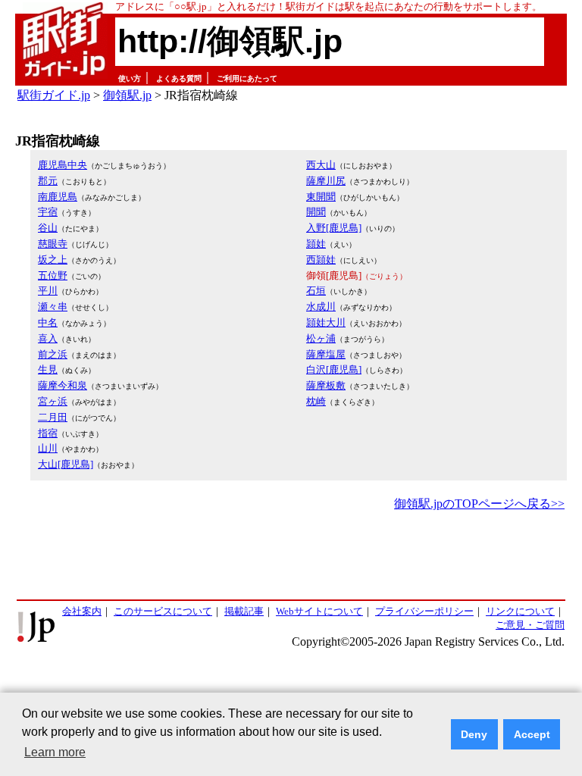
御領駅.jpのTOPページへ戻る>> (479, 503)
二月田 (52, 417)
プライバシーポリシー (424, 611)
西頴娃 (321, 259)
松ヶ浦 (321, 338)
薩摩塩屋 (326, 354)
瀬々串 (52, 306)
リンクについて (520, 611)
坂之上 (52, 259)
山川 (48, 448)
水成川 (321, 306)
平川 (48, 290)
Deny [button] (474, 734)
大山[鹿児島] (65, 464)
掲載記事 (244, 611)
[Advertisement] (291, 556)
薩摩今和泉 (62, 385)
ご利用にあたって (247, 78)
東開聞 (321, 196)
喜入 (48, 338)
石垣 (316, 290)
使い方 (129, 78)
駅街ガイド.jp (53, 95)
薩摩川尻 (326, 180)
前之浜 (52, 354)
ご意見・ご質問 (530, 624)
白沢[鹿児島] (333, 369)
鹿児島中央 (62, 165)
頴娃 (316, 243)
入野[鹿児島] (333, 227)
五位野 (52, 275)
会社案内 (82, 611)
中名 (48, 322)
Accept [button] (532, 734)
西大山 (321, 165)
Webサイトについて (319, 611)
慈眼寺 (52, 243)
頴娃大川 (326, 322)
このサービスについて (163, 611)
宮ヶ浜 (52, 401)
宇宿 (48, 211)
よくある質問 (179, 78)
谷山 (48, 227)
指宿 (48, 433)
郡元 (48, 180)
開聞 (316, 211)
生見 (48, 369)
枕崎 (316, 401)
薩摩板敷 (326, 385)
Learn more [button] (55, 752)
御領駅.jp (127, 95)
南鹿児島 (57, 196)
